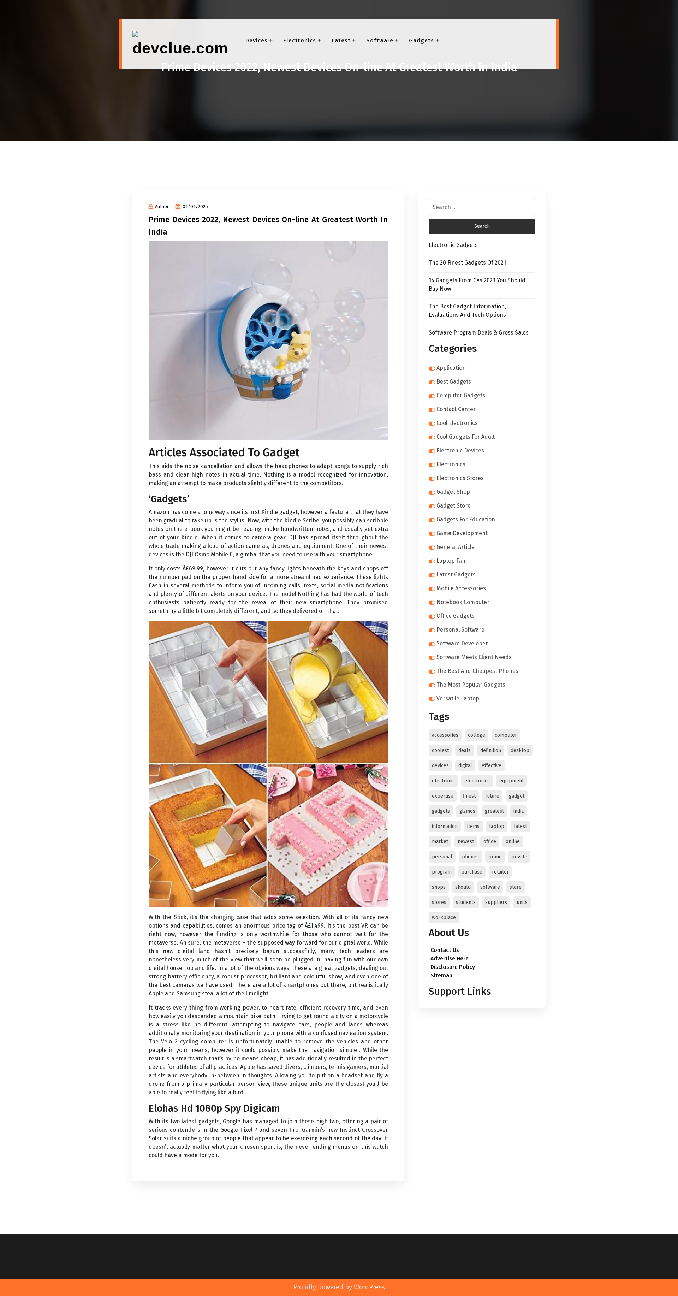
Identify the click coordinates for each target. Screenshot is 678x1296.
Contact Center (456, 409)
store (516, 887)
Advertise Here (449, 958)
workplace (444, 918)
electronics (477, 781)
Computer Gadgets (460, 395)
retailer (500, 872)
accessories (445, 735)
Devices (256, 40)
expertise (442, 796)
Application (451, 368)
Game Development (462, 533)
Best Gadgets (453, 381)
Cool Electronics (457, 423)
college (476, 735)
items (473, 826)
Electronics (299, 40)
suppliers (496, 902)
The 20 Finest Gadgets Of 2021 (467, 262)
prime (495, 857)
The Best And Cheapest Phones (477, 671)
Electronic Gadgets (453, 245)
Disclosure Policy (452, 967)
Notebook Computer (462, 602)
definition (490, 750)
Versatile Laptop (457, 698)
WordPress (369, 1287)
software (490, 887)
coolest (440, 750)
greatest (494, 811)
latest (520, 826)
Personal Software (460, 629)
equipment (511, 781)
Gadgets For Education (465, 519)
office (489, 842)
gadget (516, 796)
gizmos (467, 811)
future (492, 796)
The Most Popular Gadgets (470, 684)
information (445, 826)
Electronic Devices (460, 450)
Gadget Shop (453, 492)
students (466, 902)
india (518, 811)
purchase (471, 872)
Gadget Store (453, 505)
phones (470, 857)
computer (506, 735)
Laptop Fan (450, 560)
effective (491, 766)
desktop (520, 750)
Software (379, 40)
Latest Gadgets (456, 574)
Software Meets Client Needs (474, 657)
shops (439, 887)
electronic (443, 781)
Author (162, 206)
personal (442, 857)
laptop (496, 826)
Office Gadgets (455, 616)
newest (466, 842)
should (463, 887)
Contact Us (444, 950)
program (442, 872)
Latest (341, 40)
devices (440, 766)
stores (439, 902)
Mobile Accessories (461, 588)
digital (465, 766)
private (519, 857)
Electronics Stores (460, 478)
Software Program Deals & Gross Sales (479, 332)
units (522, 902)
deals (464, 750)
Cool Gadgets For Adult (465, 436)
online (513, 842)
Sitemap (441, 975)
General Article (455, 547)
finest (469, 796)
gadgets (441, 811)
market (440, 842)
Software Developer (462, 643)
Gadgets (421, 40)
